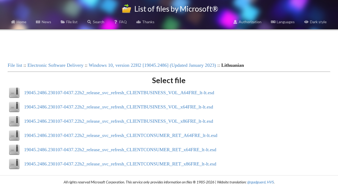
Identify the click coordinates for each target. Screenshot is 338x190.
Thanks (148, 22)
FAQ (123, 22)
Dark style (318, 22)
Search (98, 22)
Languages (286, 22)
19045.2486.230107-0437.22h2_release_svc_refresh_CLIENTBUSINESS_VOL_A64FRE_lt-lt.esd (119, 92)
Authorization (250, 22)
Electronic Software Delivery (55, 65)
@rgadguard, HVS (260, 182)
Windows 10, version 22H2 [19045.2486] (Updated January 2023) (152, 65)
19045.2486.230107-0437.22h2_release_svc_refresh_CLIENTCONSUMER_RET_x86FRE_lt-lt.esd (120, 164)
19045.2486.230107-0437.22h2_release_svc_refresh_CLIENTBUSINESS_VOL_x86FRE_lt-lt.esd (118, 121)
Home (21, 22)
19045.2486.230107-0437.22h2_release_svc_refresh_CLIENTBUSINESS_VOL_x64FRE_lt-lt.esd (118, 107)
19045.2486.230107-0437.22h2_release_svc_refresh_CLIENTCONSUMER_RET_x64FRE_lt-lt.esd (120, 149)
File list (72, 22)
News (46, 22)
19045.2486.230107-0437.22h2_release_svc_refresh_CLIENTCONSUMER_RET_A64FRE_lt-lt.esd (120, 135)
